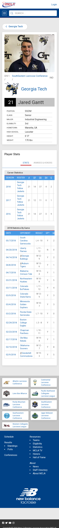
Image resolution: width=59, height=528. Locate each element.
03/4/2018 (11, 304)
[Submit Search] (12, 13)
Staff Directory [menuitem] (40, 470)
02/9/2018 (11, 354)
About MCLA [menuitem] (39, 473)
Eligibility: (11, 123)
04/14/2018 (11, 257)
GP (34, 178)
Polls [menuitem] (10, 449)
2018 (8, 187)
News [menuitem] (36, 466)
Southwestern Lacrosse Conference (18, 415)
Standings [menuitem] (12, 446)
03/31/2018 (11, 280)
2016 (8, 214)
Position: (11, 111)
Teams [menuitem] (36, 440)
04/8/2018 (11, 265)
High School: (13, 132)
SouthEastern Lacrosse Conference (30, 76)
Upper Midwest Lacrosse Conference (47, 415)
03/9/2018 (11, 295)
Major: (10, 119)
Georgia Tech (15, 26)
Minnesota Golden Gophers (25, 304)
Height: (10, 136)
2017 (8, 200)
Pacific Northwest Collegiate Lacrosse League (48, 393)
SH (46, 178)
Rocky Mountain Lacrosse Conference (19, 404)
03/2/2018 (11, 313)
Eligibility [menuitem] (37, 443)
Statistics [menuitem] (37, 447)
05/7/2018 (11, 240)
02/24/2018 (11, 323)
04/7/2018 (11, 272)
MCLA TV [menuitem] (37, 450)
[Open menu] (4, 13)
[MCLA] (9, 4)
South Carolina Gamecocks (25, 240)
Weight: (10, 140)
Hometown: (12, 128)
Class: (10, 115)
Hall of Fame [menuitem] (39, 457)
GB (40, 178)
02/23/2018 (11, 332)
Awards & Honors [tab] (43, 163)
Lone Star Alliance (20, 393)
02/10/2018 (11, 347)
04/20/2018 (11, 250)
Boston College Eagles (23, 322)
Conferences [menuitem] (10, 455)
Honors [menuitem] (36, 454)
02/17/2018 (11, 339)
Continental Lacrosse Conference (45, 382)
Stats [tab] (26, 163)
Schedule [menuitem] (9, 436)
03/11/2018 (11, 288)
